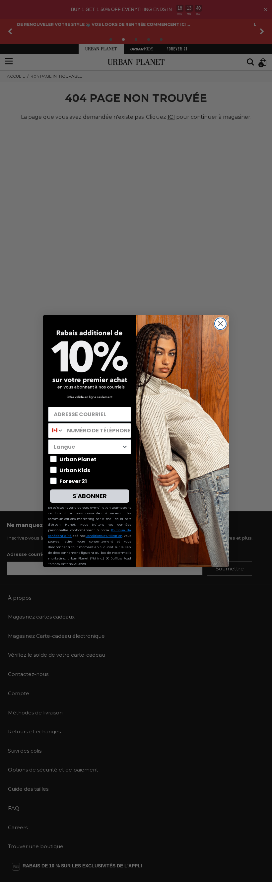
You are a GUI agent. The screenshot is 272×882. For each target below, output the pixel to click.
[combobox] (56, 430)
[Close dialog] (220, 324)
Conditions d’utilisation (104, 536)
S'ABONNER (90, 496)
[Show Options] (124, 447)
